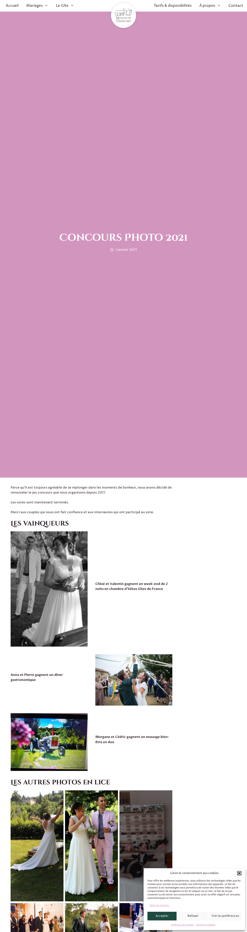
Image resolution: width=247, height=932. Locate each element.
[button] (239, 873)
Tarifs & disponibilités (173, 5)
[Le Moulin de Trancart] (123, 15)
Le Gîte (62, 5)
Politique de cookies (182, 925)
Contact (235, 5)
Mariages (34, 5)
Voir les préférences (225, 916)
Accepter (162, 916)
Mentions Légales (206, 925)
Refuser (193, 916)
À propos (207, 5)
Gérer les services (159, 905)
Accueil (12, 5)
